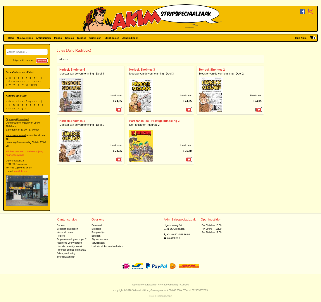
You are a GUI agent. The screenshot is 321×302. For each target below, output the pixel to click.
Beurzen (95, 235)
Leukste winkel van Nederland (107, 246)
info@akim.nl (20, 171)
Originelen (95, 38)
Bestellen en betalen (67, 228)
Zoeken (42, 60)
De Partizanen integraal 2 (144, 124)
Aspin (169, 296)
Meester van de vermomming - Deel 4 (81, 73)
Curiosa (81, 38)
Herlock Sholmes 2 (212, 69)
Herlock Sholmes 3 (142, 69)
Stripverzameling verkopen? (71, 239)
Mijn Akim (301, 38)
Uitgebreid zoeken (23, 60)
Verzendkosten (65, 232)
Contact (61, 225)
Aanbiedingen (130, 38)
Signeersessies (99, 239)
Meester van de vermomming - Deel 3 (151, 73)
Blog (11, 38)
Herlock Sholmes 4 (72, 69)
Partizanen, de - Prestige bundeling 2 (154, 120)
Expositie (96, 228)
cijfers (34, 84)
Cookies (184, 284)
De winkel (96, 225)
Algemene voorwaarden (69, 242)
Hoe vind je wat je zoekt (69, 246)
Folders (61, 235)
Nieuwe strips (25, 38)
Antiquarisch (43, 38)
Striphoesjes (112, 38)
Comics (69, 38)
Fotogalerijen (98, 232)
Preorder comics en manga (71, 249)
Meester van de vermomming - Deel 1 (81, 124)
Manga (58, 38)
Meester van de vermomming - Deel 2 (221, 73)
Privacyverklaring (66, 253)
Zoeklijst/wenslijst (66, 256)
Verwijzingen (98, 242)
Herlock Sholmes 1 (72, 120)
